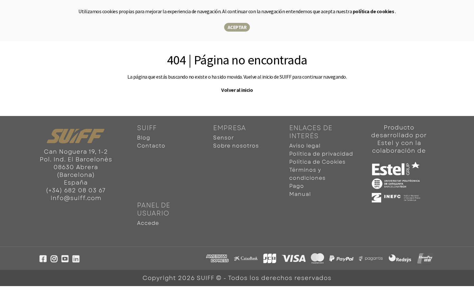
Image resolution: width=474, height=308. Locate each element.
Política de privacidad (321, 154)
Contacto (151, 145)
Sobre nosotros (236, 145)
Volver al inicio (237, 90)
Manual (300, 194)
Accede (148, 223)
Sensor (223, 137)
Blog (143, 137)
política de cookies (374, 11)
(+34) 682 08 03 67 (76, 190)
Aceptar (237, 27)
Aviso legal (305, 145)
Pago (296, 186)
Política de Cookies (317, 162)
